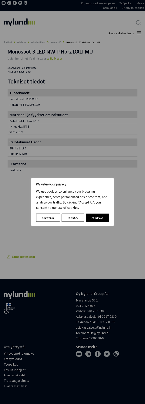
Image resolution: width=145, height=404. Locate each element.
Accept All (97, 218)
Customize (48, 218)
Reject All (73, 218)
